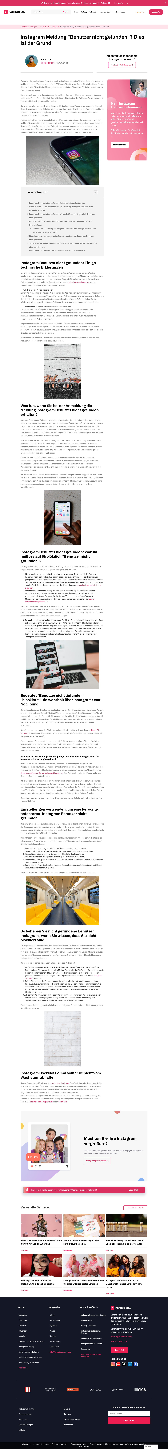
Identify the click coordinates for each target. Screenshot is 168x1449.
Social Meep (55, 1320)
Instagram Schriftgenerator (91, 1338)
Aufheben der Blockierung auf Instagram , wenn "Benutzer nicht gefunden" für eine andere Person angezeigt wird (64, 230)
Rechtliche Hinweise (72, 1419)
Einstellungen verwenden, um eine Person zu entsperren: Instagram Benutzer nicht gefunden (61, 238)
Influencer (23, 1331)
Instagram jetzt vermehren (97, 1161)
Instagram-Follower (26, 1409)
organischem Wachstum (59, 1083)
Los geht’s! (156, 12)
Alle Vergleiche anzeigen (60, 1352)
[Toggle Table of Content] (94, 192)
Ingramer (53, 1326)
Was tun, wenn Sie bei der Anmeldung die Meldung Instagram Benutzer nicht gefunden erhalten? (61, 209)
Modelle (22, 1336)
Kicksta (53, 1336)
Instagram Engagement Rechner (93, 1315)
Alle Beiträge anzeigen (135, 1208)
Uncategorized (48, 63)
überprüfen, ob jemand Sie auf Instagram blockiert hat (42, 773)
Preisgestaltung (80, 12)
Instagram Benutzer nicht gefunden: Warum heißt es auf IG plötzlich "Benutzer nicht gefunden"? (62, 216)
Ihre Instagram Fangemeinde (41, 1102)
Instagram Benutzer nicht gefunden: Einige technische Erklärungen (57, 203)
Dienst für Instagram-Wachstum (31, 1341)
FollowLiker (54, 1347)
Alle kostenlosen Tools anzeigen (91, 1355)
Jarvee (52, 1331)
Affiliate (22, 1430)
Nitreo (52, 1315)
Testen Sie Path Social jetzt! (122, 65)
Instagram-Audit (87, 1320)
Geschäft (22, 1326)
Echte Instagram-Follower (29, 1352)
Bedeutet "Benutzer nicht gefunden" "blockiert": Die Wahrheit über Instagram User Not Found (61, 223)
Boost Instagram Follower (29, 1362)
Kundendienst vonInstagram (78, 282)
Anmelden (140, 12)
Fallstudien (93, 12)
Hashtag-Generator (88, 1326)
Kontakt (67, 1409)
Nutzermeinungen (106, 12)
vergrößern (63, 1102)
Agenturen (23, 1315)
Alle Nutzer (23, 1368)
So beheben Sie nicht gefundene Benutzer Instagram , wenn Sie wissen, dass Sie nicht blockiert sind (63, 245)
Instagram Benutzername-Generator (91, 1332)
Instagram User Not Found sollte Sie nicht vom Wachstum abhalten (57, 251)
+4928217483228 (119, 1341)
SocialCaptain (55, 1341)
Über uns (67, 1414)
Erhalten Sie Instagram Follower (32, 27)
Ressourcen (120, 12)
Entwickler (23, 1320)
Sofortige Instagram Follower (30, 1357)
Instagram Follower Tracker (91, 1344)
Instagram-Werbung (26, 1347)
